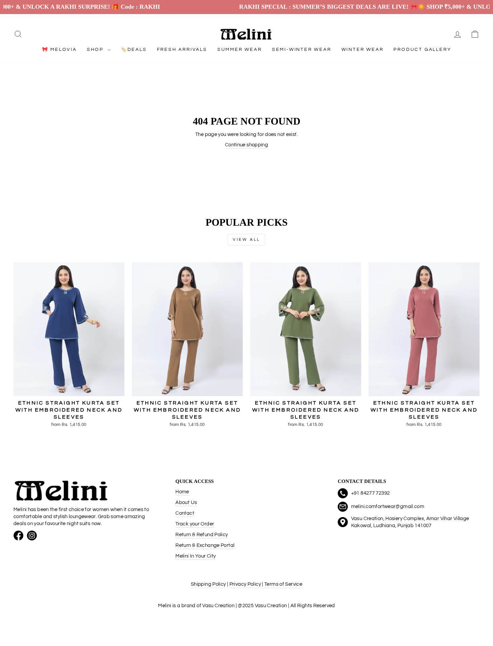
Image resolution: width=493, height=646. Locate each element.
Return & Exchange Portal (204, 545)
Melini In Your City (195, 556)
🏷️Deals (134, 49)
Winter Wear (362, 49)
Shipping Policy (208, 584)
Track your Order (194, 523)
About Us (186, 502)
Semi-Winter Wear (301, 49)
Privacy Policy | (246, 584)
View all (246, 239)
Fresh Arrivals (182, 49)
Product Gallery (422, 49)
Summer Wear (239, 49)
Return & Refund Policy (201, 534)
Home (182, 491)
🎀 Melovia (59, 49)
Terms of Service (283, 584)
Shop (96, 49)
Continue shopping (246, 144)
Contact (184, 513)
